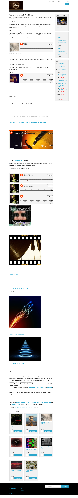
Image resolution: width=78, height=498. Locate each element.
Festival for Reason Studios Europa (31, 427)
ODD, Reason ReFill (62, 93)
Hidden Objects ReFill (62, 89)
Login (50, 1)
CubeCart (42, 496)
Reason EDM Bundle (31, 449)
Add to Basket (17, 431)
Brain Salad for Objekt (30, 470)
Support (23, 486)
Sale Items (46, 11)
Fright (28, 11)
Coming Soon (36, 489)
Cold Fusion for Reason (45, 423)
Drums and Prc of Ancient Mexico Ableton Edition (62, 65)
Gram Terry (12, 53)
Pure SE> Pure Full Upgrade (45, 447)
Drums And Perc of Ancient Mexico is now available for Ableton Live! (28, 122)
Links (10, 493)
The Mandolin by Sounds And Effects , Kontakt (62, 42)
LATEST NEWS (12, 489)
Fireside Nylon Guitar (16, 448)
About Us (11, 486)
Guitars (13, 11)
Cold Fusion (19, 53)
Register (53, 1)
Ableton (35, 11)
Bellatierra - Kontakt (16, 470)
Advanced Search (27, 6)
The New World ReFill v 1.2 (60, 26)
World (17, 11)
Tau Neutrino (19, 86)
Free (31, 11)
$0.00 (67, 1)
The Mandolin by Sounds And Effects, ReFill (62, 53)
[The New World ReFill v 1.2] (61, 21)
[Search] (67, 4)
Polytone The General (14, 426)
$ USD (59, 1)
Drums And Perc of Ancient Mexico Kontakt (62, 85)
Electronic (40, 11)
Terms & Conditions (37, 486)
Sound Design (22, 11)
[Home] (10, 11)
